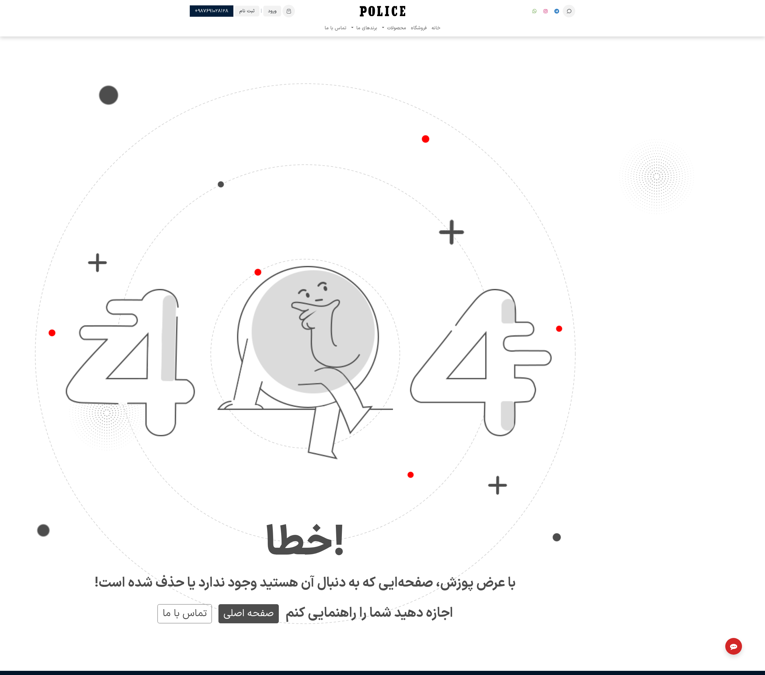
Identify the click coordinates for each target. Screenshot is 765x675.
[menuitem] (436, 28)
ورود (272, 11)
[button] (569, 11)
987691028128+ (211, 11)
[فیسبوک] (556, 11)
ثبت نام (247, 11)
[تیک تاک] (534, 11)
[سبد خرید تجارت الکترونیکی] (288, 11)
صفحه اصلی (249, 613)
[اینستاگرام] (545, 11)
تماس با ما (185, 613)
